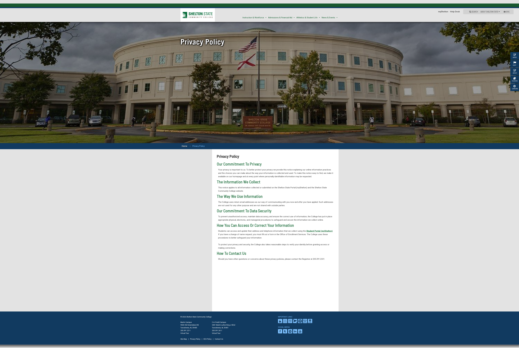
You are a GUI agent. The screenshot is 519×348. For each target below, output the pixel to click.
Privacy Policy (195, 339)
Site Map (183, 339)
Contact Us (219, 339)
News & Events (328, 17)
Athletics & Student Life (306, 17)
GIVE (508, 11)
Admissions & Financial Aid (280, 17)
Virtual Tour (184, 333)
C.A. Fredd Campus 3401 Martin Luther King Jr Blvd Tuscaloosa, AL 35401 (223, 325)
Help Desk (455, 11)
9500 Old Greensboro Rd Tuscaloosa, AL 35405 (189, 326)
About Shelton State (489, 11)
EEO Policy (208, 339)
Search (474, 11)
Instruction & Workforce (253, 17)
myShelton (443, 11)
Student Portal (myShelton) (319, 231)
